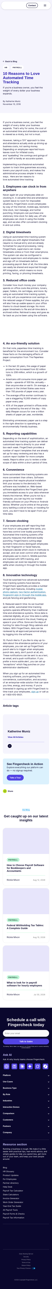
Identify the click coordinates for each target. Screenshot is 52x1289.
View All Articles (15, 737)
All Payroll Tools (10, 1210)
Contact (32, 5)
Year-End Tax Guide (12, 1206)
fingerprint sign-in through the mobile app (24, 595)
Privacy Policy (26, 1259)
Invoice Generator (11, 1198)
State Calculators (11, 1194)
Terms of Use (26, 1262)
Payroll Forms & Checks (14, 1214)
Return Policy (26, 1265)
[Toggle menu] (45, 5)
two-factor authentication (32, 592)
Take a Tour (15, 777)
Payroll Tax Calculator (13, 1190)
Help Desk (7, 1187)
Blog (5, 1167)
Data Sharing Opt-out (26, 1254)
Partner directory (11, 1183)
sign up (35, 691)
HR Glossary (8, 1171)
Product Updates (11, 1175)
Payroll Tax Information (13, 1217)
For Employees (9, 1179)
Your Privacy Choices (24, 1268)
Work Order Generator (13, 1202)
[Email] (10, 746)
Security (26, 1257)
